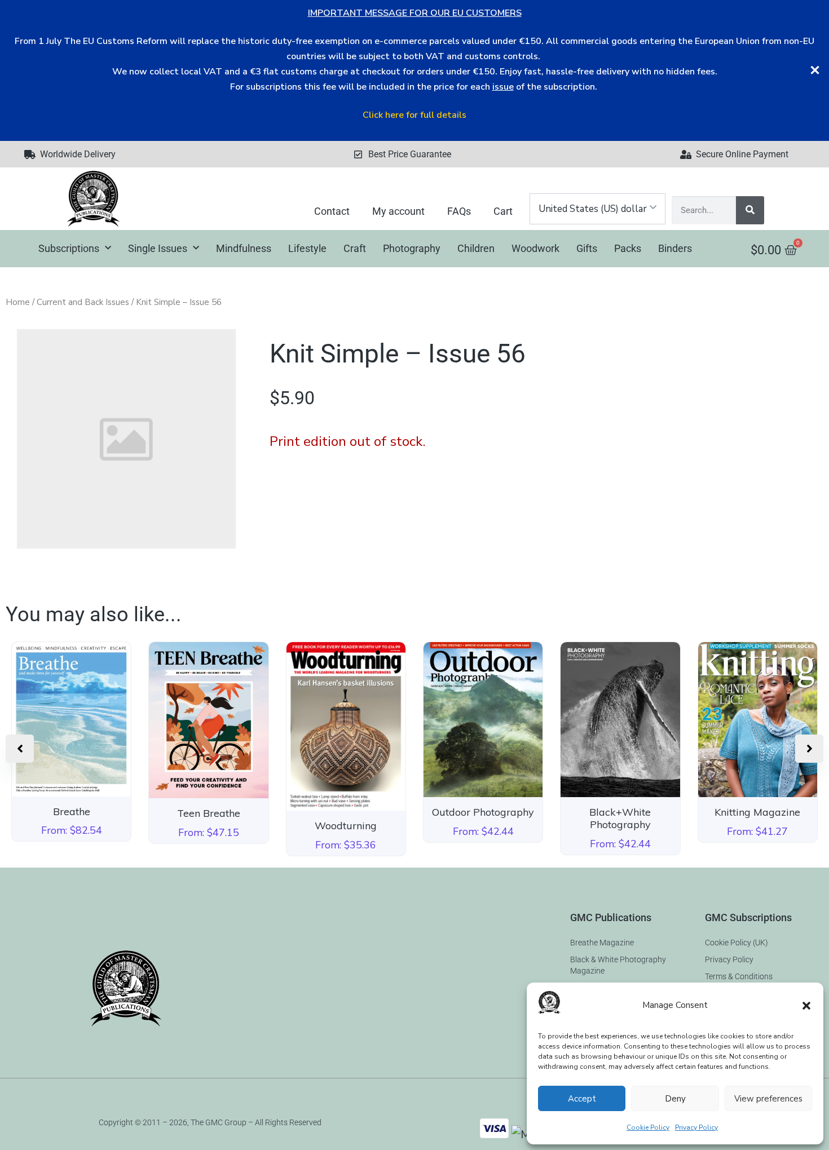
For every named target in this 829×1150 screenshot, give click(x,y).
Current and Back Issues (83, 302)
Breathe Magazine (602, 942)
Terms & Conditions (739, 976)
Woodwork (535, 248)
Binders (675, 248)
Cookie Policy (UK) (736, 942)
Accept (582, 1098)
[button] (806, 1005)
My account (398, 211)
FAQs (459, 211)
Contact (332, 211)
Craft (354, 248)
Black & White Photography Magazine (618, 965)
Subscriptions (68, 248)
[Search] (750, 210)
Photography (411, 248)
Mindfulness (243, 248)
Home (18, 302)
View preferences (768, 1098)
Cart (503, 211)
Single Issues (157, 248)
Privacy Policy (696, 1127)
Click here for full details (414, 115)
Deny (675, 1098)
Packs (627, 248)
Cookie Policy (648, 1127)
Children (476, 248)
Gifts (586, 248)
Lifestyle (307, 248)
